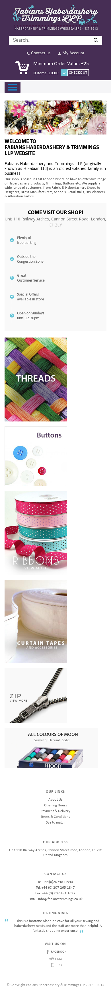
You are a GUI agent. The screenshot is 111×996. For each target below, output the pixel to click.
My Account (73, 53)
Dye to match (55, 822)
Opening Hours (55, 805)
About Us (55, 800)
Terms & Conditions (55, 817)
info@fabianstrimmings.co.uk (60, 899)
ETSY (59, 965)
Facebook (59, 951)
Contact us (40, 53)
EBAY (58, 959)
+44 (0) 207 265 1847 (58, 887)
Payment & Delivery (55, 811)
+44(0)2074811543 (58, 882)
